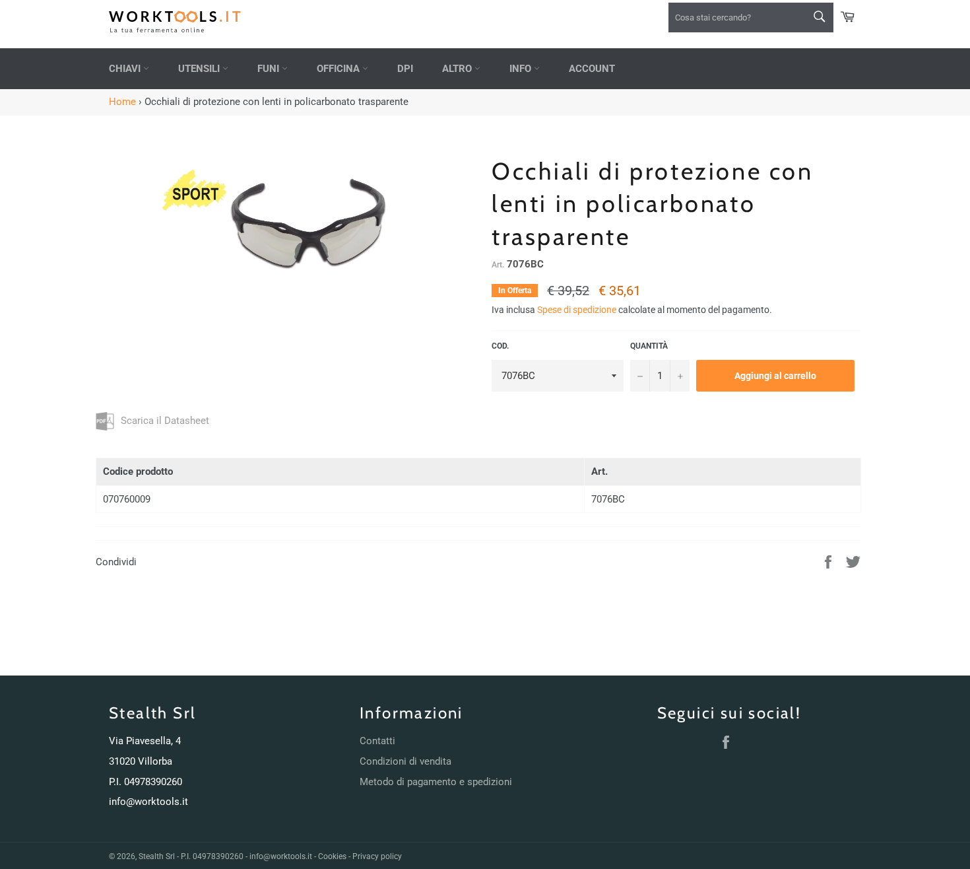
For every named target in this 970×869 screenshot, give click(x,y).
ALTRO (458, 69)
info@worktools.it (148, 802)
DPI (405, 69)
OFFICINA (339, 69)
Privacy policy (377, 856)
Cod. (500, 346)
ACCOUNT (592, 69)
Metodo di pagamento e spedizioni (436, 782)
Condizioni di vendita (405, 761)
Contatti (377, 741)
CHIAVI (126, 69)
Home (122, 102)
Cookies (332, 856)
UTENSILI (200, 69)
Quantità (649, 346)
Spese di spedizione (576, 309)
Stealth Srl (157, 856)
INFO (521, 69)
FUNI (269, 69)
